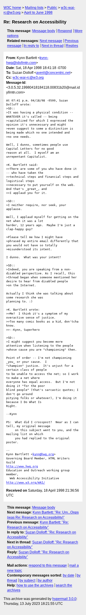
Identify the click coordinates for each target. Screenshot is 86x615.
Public (52, 8)
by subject (27, 580)
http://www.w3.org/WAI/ (25, 482)
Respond (65, 31)
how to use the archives (35, 585)
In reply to (31, 46)
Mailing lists (34, 8)
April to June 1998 (38, 12)
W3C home (12, 8)
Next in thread (53, 46)
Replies (72, 46)
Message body (43, 31)
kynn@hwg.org (43, 454)
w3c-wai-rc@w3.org (28, 77)
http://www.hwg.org (22, 466)
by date (68, 575)
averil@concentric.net (53, 72)
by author (45, 580)
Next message (51, 41)
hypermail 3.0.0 (64, 599)
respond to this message (48, 565)
